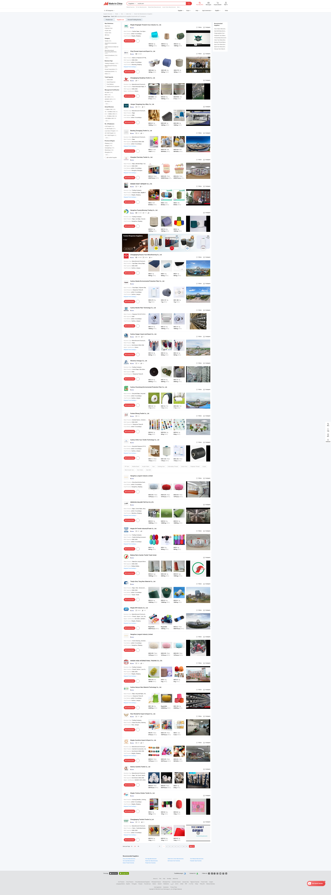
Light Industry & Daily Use (111, 47)
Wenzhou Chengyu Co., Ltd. (138, 361)
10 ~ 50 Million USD (111, 111)
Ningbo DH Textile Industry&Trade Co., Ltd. (143, 528)
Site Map (169, 878)
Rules (226, 10)
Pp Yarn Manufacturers (141, 7)
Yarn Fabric (140, 470)
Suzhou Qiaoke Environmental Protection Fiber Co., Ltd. (147, 281)
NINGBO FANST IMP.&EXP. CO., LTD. (141, 184)
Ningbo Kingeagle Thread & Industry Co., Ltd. (145, 25)
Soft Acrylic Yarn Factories (174, 860)
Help (197, 10)
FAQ (160, 878)
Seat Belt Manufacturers (220, 31)
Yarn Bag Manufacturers (151, 858)
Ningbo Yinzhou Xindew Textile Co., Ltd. (142, 793)
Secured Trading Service (134, 19)
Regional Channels (194, 882)
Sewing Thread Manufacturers (222, 42)
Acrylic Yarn (108, 30)
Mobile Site (175, 878)
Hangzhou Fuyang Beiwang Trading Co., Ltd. (144, 210)
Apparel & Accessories (111, 43)
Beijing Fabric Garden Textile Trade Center (143, 555)
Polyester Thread (194, 466)
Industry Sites (185, 882)
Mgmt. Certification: (129, 91)
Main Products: (128, 31)
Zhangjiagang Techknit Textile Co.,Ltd (142, 819)
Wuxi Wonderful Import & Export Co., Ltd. (143, 714)
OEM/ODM (110, 79)
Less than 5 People (111, 131)
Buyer (188, 10)
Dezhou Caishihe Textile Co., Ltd (140, 767)
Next (191, 846)
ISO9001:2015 (110, 99)
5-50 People (109, 126)
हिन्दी (186, 883)
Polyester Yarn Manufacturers (222, 35)
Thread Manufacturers (220, 38)
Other (107, 74)
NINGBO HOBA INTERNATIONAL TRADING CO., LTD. (146, 661)
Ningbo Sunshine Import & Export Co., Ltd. (143, 740)
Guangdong (109, 148)
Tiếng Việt (202, 883)
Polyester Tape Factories (195, 860)
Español (128, 883)
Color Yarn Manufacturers (221, 40)
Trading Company (111, 63)
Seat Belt (148, 470)
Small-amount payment (113, 86)
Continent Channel (176, 882)
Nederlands (166, 883)
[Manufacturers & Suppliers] (112, 3)
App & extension (206, 10)
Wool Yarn (107, 26)
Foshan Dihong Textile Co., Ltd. (139, 413)
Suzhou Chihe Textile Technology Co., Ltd (144, 440)
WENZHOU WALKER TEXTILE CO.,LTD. (142, 502)
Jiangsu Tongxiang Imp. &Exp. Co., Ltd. (142, 104)
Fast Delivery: (127, 33)
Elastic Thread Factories (128, 862)
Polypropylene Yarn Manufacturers (223, 33)
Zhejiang (108, 143)
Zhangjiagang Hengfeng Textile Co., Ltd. (142, 78)
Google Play (124, 873)
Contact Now (130, 41)
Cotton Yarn (184, 466)
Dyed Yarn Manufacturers (221, 46)
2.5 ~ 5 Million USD (111, 114)
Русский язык (147, 883)
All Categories (109, 10)
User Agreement (157, 887)
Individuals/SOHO (111, 71)
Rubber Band (135, 466)
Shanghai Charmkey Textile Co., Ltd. (141, 157)
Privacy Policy (173, 887)
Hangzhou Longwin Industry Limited (141, 476)
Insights (211, 882)
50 (138, 846)
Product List (109, 19)
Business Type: (128, 84)
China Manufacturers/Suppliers (142, 882)
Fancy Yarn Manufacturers (129, 858)
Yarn (153, 466)
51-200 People (110, 128)
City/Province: (127, 36)
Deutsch (160, 883)
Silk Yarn (107, 35)
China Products (129, 882)
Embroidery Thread (173, 466)
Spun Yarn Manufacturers (221, 44)
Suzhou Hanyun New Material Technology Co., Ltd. (146, 687)
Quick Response (111, 82)
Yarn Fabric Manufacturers (221, 29)
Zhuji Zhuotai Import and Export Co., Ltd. (142, 51)
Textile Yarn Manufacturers (151, 860)
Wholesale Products (156, 882)
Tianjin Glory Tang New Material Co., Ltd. (143, 581)
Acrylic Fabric (145, 466)
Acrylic (204, 466)
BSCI (108, 94)
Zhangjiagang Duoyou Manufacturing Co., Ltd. (146, 255)
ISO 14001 (109, 97)
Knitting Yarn (161, 466)
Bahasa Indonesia (210, 883)
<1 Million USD (110, 109)
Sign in (226, 4)
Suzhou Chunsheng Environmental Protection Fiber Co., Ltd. (148, 387)
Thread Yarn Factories (150, 862)
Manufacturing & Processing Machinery (111, 52)
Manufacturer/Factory (111, 66)
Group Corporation (111, 69)
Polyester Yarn (108, 28)
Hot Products (121, 882)
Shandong (109, 150)
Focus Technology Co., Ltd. (166, 889)
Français (140, 883)
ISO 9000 (108, 101)
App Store (113, 873)
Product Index (204, 882)
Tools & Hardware (111, 55)
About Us (155, 878)
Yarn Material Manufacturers (196, 858)
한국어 (176, 883)
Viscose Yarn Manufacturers (221, 49)
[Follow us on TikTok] (212, 873)
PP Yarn (127, 466)
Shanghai (108, 152)
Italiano (154, 883)
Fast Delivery (110, 84)
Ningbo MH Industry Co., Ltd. (139, 608)
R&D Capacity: (127, 60)
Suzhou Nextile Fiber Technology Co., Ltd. (143, 308)
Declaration (166, 887)
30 (135, 846)
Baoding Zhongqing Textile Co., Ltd (141, 131)
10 (131, 846)
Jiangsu (108, 145)
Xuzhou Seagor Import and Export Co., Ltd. (143, 334)
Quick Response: (128, 290)
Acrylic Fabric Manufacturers (169, 7)
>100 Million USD (110, 118)
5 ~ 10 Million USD (111, 116)
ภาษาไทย (191, 883)
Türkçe (196, 883)
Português (134, 883)
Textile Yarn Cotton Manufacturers (176, 858)
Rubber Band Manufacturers (154, 7)
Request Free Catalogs (130, 67)
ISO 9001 (109, 92)
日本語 (181, 883)
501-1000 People (110, 135)
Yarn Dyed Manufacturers (129, 860)
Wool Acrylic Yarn (129, 470)
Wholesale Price (166, 882)
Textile (108, 41)
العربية (172, 883)
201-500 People (110, 133)
